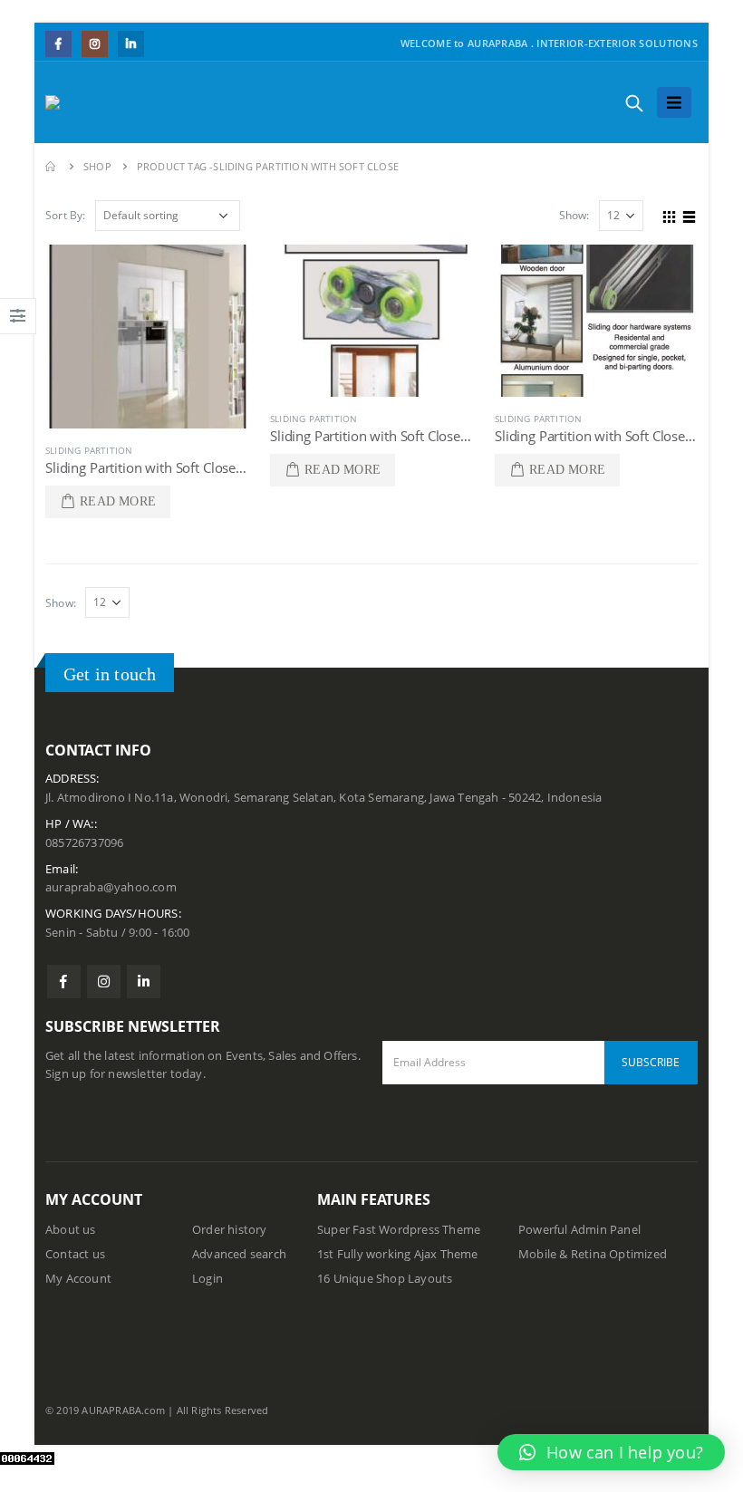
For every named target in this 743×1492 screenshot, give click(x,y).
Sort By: (65, 215)
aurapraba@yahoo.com (111, 887)
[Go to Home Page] (51, 166)
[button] (611, 1452)
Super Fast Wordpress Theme (398, 1229)
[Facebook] (58, 44)
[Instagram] (95, 44)
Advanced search (239, 1254)
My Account (78, 1278)
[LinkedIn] (131, 44)
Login (207, 1278)
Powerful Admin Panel (579, 1229)
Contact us (75, 1254)
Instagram (104, 981)
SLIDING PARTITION (88, 450)
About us (70, 1229)
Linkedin (143, 981)
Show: (574, 215)
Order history (229, 1229)
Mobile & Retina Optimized (592, 1254)
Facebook (64, 981)
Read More (118, 501)
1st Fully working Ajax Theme (397, 1254)
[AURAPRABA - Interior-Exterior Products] (90, 102)
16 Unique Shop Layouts (384, 1278)
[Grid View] (669, 215)
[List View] (689, 215)
